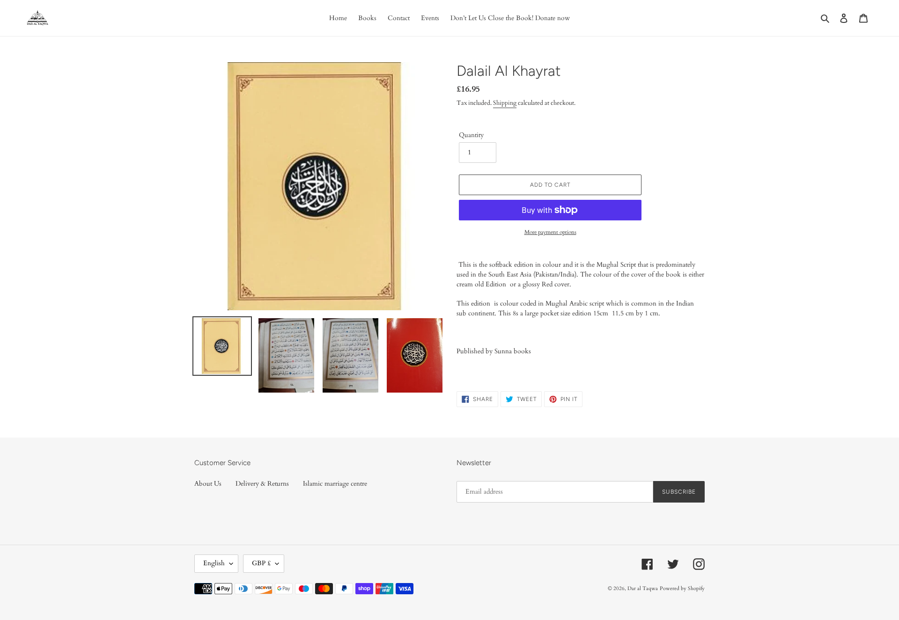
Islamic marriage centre (335, 483)
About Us (207, 483)
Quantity (471, 135)
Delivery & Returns (262, 483)
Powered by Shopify (682, 588)
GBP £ (261, 563)
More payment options (550, 232)
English (214, 563)
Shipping (504, 103)
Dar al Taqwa (642, 588)
